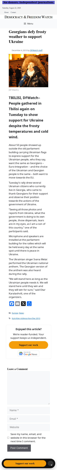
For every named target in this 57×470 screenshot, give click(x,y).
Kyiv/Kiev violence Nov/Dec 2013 (26, 318)
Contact (13, 12)
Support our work (28, 345)
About (6, 12)
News (21, 313)
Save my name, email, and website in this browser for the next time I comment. (28, 437)
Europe (15, 313)
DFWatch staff (36, 50)
